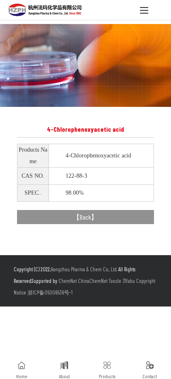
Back (85, 217)
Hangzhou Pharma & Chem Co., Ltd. (84, 269)
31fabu (128, 281)
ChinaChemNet (92, 281)
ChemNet (68, 281)
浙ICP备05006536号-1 (50, 292)
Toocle (115, 281)
